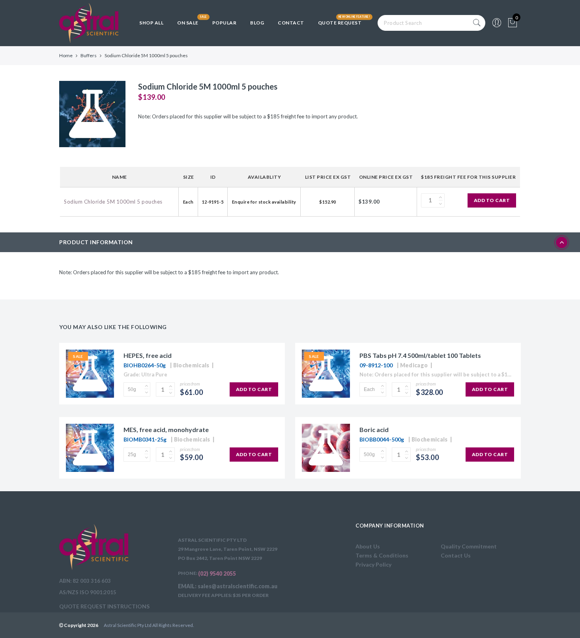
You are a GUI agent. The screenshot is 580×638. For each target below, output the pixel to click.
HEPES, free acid (147, 355)
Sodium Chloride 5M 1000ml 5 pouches (113, 201)
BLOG (257, 23)
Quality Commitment (469, 546)
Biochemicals (191, 365)
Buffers (88, 55)
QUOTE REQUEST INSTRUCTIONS (104, 606)
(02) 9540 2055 (217, 573)
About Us (367, 546)
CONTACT (291, 23)
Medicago (414, 365)
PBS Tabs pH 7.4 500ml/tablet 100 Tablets (420, 355)
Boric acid (374, 429)
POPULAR (224, 23)
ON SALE (187, 23)
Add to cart (492, 200)
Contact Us (456, 555)
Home (66, 55)
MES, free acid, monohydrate (166, 429)
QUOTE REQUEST (340, 23)
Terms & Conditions (381, 555)
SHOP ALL (151, 23)
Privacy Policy (373, 564)
